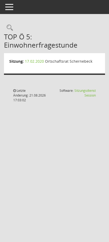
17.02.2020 (34, 61)
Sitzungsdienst (85, 93)
